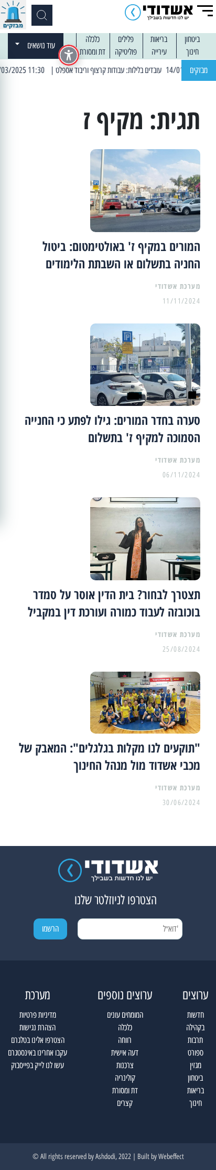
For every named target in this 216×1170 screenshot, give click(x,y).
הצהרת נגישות (37, 1027)
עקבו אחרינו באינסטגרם (37, 1053)
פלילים (126, 39)
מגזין (195, 1065)
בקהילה (195, 1027)
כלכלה (92, 39)
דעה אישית (124, 1053)
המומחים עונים (125, 1015)
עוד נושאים (41, 45)
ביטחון (192, 39)
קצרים (125, 1103)
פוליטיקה (126, 52)
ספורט (195, 1053)
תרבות (195, 1040)
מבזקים (199, 70)
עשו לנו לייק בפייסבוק (37, 1065)
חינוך (192, 52)
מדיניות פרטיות (37, 1015)
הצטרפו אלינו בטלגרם (37, 1040)
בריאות (158, 39)
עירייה (159, 52)
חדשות (195, 1015)
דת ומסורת (92, 52)
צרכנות (125, 1065)
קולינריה (125, 1078)
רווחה (125, 1040)
